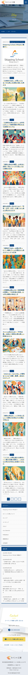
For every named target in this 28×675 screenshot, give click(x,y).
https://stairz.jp (14, 670)
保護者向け (6, 539)
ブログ (4, 526)
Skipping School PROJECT (10, 509)
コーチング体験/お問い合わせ (15, 639)
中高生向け (6, 534)
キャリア (5, 518)
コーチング (6, 522)
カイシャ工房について (9, 514)
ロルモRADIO (6, 530)
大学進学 (5, 543)
